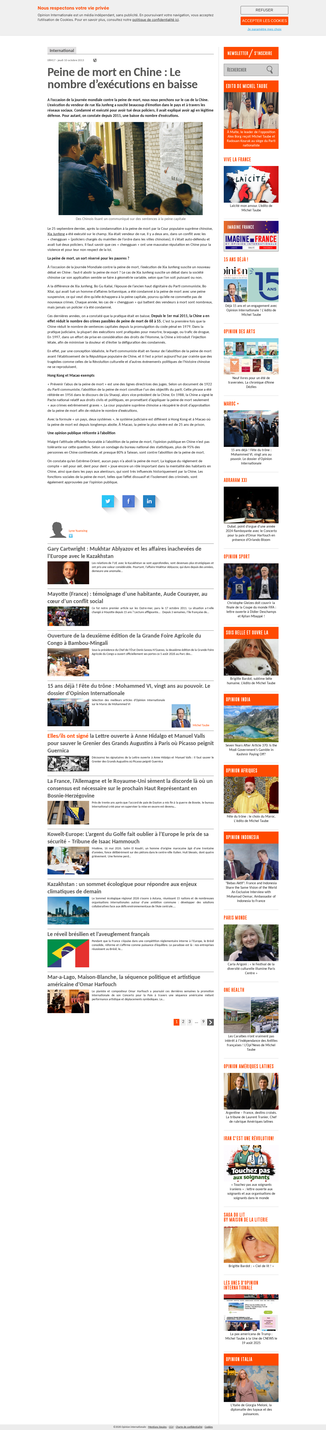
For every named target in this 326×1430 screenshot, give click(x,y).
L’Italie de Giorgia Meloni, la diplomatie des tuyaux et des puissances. (251, 1410)
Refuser (264, 10)
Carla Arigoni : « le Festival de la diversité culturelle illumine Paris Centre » (251, 969)
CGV (171, 1427)
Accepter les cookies (264, 21)
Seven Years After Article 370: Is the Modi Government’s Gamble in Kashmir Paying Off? (251, 750)
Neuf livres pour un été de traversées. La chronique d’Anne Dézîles (251, 382)
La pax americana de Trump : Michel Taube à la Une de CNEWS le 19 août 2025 (251, 1338)
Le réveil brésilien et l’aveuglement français (98, 935)
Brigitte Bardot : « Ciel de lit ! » (251, 1266)
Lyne (78, 531)
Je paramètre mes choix (264, 29)
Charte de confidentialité (189, 1427)
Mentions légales (157, 1427)
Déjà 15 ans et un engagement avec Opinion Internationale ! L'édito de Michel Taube (251, 310)
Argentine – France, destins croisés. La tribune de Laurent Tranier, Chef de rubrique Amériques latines (251, 1117)
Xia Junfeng (56, 234)
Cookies (209, 1427)
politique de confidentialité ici (155, 20)
